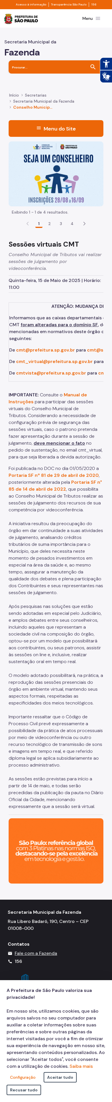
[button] (84, 223)
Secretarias (36, 95)
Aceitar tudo (60, 1077)
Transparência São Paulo (68, 4)
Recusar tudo (24, 1090)
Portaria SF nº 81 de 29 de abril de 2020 (54, 475)
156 (93, 4)
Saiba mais (81, 1066)
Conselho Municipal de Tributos (32, 107)
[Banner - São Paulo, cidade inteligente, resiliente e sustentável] (56, 851)
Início (14, 95)
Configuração (23, 1077)
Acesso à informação (31, 4)
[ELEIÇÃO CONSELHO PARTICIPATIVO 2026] (56, 173)
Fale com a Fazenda (36, 953)
